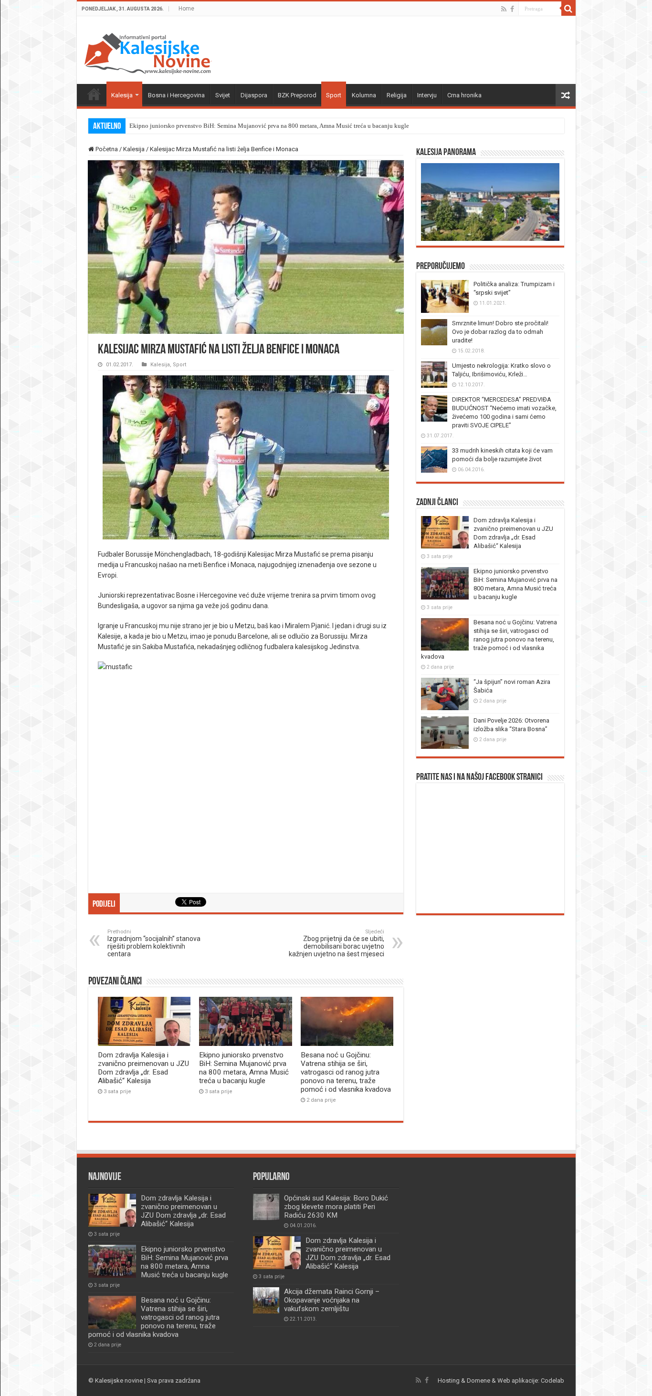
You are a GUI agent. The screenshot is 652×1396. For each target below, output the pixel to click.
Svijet (222, 95)
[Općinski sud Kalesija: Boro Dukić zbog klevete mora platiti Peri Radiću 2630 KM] (266, 1207)
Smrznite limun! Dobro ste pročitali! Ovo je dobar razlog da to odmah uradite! (500, 332)
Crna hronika (464, 95)
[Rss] (503, 9)
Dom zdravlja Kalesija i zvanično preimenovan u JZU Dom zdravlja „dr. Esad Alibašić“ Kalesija (143, 1068)
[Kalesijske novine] (148, 52)
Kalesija (122, 95)
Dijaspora (254, 95)
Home (186, 8)
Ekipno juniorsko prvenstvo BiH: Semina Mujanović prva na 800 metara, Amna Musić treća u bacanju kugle (269, 125)
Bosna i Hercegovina (176, 95)
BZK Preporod (297, 95)
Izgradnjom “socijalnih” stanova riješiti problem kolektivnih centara (153, 943)
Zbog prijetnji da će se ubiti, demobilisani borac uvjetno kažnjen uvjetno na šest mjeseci (336, 947)
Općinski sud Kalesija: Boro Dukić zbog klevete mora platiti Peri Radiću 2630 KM (336, 1207)
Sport (333, 95)
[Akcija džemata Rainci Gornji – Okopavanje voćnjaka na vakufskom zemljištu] (266, 1300)
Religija (397, 95)
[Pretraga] (568, 8)
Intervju (427, 95)
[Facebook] (512, 9)
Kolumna (364, 95)
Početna (94, 94)
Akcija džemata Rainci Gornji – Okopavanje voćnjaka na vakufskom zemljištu (331, 1300)
